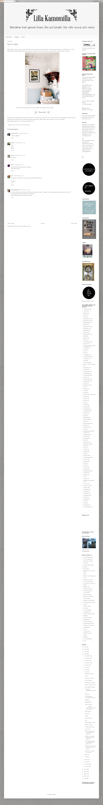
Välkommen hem (87, 633)
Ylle (84, 501)
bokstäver (86, 332)
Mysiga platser (87, 423)
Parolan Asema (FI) (88, 621)
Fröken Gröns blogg (88, 581)
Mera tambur (88, 711)
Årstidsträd (86, 504)
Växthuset (86, 499)
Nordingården (87, 619)
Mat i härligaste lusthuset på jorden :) (90, 697)
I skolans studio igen (89, 726)
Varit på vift (87, 729)
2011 (85, 769)
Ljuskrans (86, 408)
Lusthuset (86, 411)
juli (86, 667)
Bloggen (17, 37)
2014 (85, 649)
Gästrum (85, 377)
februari (87, 764)
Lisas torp (86, 608)
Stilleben (86, 461)
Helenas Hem (87, 586)
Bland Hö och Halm (88, 561)
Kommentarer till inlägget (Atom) (23, 226)
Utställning (86, 493)
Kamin (85, 392)
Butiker (85, 338)
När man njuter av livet (90, 684)
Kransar (85, 400)
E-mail (23, 37)
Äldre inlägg (74, 223)
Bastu (85, 316)
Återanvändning (87, 506)
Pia (12, 175)
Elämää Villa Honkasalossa (90, 576)
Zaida (85, 503)
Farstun (85, 349)
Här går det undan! (89, 673)
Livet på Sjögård (87, 610)
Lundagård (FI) (87, 612)
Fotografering (87, 356)
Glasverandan (87, 375)
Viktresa (85, 497)
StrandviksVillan (15, 189)
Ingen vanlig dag (87, 594)
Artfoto (85, 311)
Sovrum (85, 459)
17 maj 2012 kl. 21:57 (18, 175)
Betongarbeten (87, 320)
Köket (85, 404)
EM (12, 164)
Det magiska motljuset (90, 687)
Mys (84, 421)
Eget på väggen (88, 704)
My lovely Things (88, 617)
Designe (85, 567)
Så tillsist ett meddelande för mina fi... (90, 691)
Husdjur (85, 383)
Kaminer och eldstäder (89, 394)
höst (84, 386)
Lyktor (85, 413)
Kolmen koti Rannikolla (89, 600)
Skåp (85, 453)
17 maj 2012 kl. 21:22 (23, 133)
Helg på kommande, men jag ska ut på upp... (90, 708)
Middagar (86, 417)
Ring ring (87, 713)
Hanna (12, 142)
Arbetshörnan (87, 309)
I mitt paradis (87, 592)
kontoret (85, 398)
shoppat (85, 451)
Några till (87, 754)
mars (86, 761)
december (87, 655)
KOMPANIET (88, 702)
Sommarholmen (87, 457)
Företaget (86, 369)
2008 (85, 776)
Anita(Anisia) (14, 133)
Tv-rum (85, 483)
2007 (85, 778)
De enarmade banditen (89, 565)
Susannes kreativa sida (89, 623)
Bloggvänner (86, 328)
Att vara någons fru (88, 559)
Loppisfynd (86, 409)
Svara (12, 137)
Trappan (85, 478)
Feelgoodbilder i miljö (90, 722)
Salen (85, 447)
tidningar (86, 474)
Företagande (86, 367)
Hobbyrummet (87, 381)
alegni (85, 635)
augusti (87, 665)
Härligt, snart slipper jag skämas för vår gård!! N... (89, 738)
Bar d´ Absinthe (88, 680)
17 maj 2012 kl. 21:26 (20, 142)
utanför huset (86, 485)
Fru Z (85, 577)
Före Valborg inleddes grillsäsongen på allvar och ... (90, 742)
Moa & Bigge (87, 419)
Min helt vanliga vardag (89, 613)
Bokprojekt (86, 330)
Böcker (85, 340)
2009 (85, 773)
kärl (84, 402)
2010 (85, 771)
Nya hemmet (86, 427)
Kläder (85, 396)
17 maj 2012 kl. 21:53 (18, 164)
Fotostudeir (86, 358)
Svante (85, 467)
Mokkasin (86, 615)
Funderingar (86, 362)
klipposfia (86, 636)
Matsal (85, 415)
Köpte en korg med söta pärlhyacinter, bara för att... (90, 747)
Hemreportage (87, 379)
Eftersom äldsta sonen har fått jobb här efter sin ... (90, 733)
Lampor (85, 406)
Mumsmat (87, 694)
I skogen (85, 388)
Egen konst (86, 343)
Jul (84, 390)
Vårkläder (87, 756)
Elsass (85, 574)
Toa (84, 476)
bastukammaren (87, 318)
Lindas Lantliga (87, 606)
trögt (86, 720)
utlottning (86, 489)
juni (86, 669)
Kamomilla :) (9, 37)
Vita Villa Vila (87, 631)
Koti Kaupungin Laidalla (89, 602)
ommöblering (87, 434)
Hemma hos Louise (88, 588)
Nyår (85, 429)
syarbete (85, 469)
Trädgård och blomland (89, 480)
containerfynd (87, 341)
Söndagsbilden (87, 470)
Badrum (85, 313)
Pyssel (85, 436)
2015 (85, 647)
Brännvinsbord (87, 334)
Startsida (43, 223)
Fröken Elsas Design (88, 579)
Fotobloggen (86, 354)
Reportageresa (87, 444)
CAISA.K (86, 563)
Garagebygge (86, 373)
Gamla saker (86, 371)
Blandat (85, 324)
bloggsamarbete (87, 326)
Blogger (54, 794)
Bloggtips (87, 699)
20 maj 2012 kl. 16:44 (25, 189)
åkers (85, 640)
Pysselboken (86, 438)
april (86, 759)
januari (87, 766)
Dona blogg (86, 568)
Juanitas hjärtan (87, 598)
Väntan (86, 715)
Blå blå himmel (88, 718)
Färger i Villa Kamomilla (89, 364)
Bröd (85, 336)
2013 (85, 651)
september (87, 662)
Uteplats (85, 487)
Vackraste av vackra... (90, 678)
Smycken (86, 455)
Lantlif (85, 604)
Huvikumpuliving (88, 590)
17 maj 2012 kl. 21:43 (20, 155)
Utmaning (86, 491)
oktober (87, 660)
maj (86, 671)
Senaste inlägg (11, 223)
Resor (85, 445)
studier (85, 463)
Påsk (85, 440)
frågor (85, 360)
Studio (85, 465)
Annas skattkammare (88, 557)
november (87, 658)
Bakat (85, 315)
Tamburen (86, 472)
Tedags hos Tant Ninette (89, 625)
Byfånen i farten (88, 724)
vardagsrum (86, 495)
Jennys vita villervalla (88, 596)
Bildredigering (87, 322)
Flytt (85, 352)
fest (84, 350)
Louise (12, 155)
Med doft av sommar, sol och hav (90, 751)
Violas (85, 629)
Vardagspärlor (87, 627)
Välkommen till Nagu (90, 682)
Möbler (85, 425)
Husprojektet (86, 385)
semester (85, 449)
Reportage (86, 442)
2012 (85, 653)
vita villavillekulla (88, 638)
